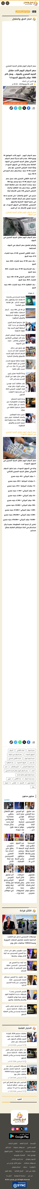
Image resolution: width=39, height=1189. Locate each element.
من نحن (30, 1175)
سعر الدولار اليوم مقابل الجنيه (26, 775)
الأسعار (22, 783)
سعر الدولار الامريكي (28, 766)
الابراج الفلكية (19, 1171)
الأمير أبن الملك (28, 81)
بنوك (33, 787)
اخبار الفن (8, 1147)
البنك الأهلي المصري (15, 758)
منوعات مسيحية (30, 1151)
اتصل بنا (8, 1175)
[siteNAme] (31, 3)
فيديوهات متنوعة (19, 1147)
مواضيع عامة (32, 1155)
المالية (12, 527)
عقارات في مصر (31, 1171)
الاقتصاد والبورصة (19, 1155)
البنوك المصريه (21, 762)
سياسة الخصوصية (19, 1175)
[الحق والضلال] (34, 11)
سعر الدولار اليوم (30, 758)
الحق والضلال (15, 766)
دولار (28, 510)
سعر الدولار (31, 750)
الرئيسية (33, 1143)
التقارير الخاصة (13, 1143)
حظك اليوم (8, 1171)
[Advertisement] (19, 43)
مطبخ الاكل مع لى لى (14, 1163)
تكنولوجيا (33, 1167)
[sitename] (19, 1117)
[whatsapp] (11, 108)
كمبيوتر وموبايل (31, 1159)
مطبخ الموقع (9, 1151)
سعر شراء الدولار (30, 779)
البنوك (6, 783)
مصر (6, 766)
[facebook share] (28, 108)
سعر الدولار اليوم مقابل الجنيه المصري (16, 771)
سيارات (25, 1167)
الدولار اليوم (31, 783)
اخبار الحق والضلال (22, 11)
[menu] (7, 3)
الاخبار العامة (24, 1143)
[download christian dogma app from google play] (19, 1136)
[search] (3, 3)
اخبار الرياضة (19, 1151)
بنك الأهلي (17, 779)
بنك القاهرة (9, 762)
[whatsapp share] (20, 108)
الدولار (11, 750)
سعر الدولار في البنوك (15, 754)
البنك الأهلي (20, 750)
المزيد (19, 1099)
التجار (33, 771)
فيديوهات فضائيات (30, 1163)
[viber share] (15, 108)
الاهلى (14, 783)
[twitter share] (24, 108)
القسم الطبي (31, 1147)
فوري (9, 779)
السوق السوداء (30, 754)
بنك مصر (32, 762)
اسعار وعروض (16, 1167)
